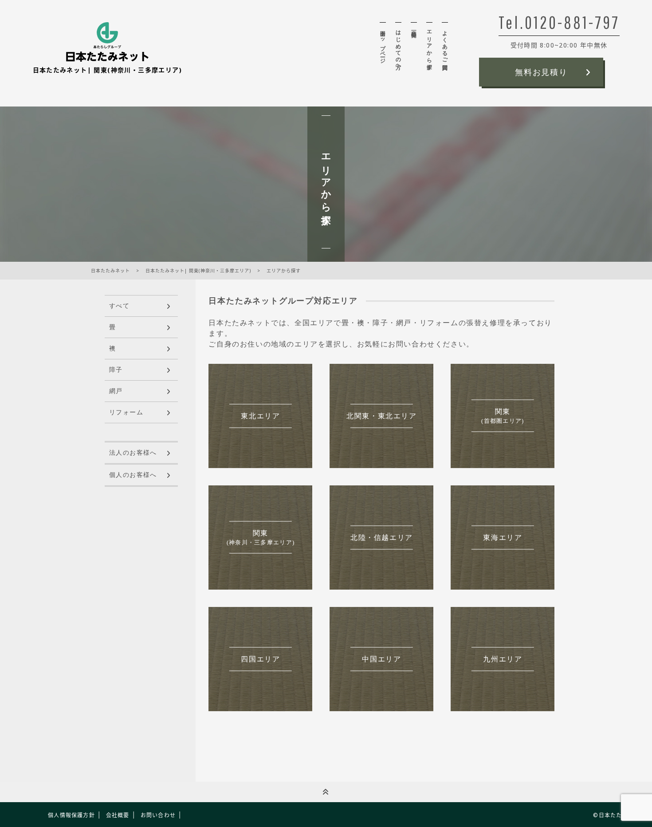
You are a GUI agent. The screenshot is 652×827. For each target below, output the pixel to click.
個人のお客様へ (133, 475)
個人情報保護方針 (71, 815)
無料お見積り (541, 72)
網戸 (116, 391)
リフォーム (126, 412)
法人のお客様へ (133, 452)
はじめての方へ (398, 47)
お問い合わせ (158, 815)
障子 (116, 369)
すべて (119, 306)
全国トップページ (383, 44)
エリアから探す (429, 47)
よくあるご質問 (445, 44)
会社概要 (118, 815)
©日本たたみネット (619, 815)
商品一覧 (414, 28)
